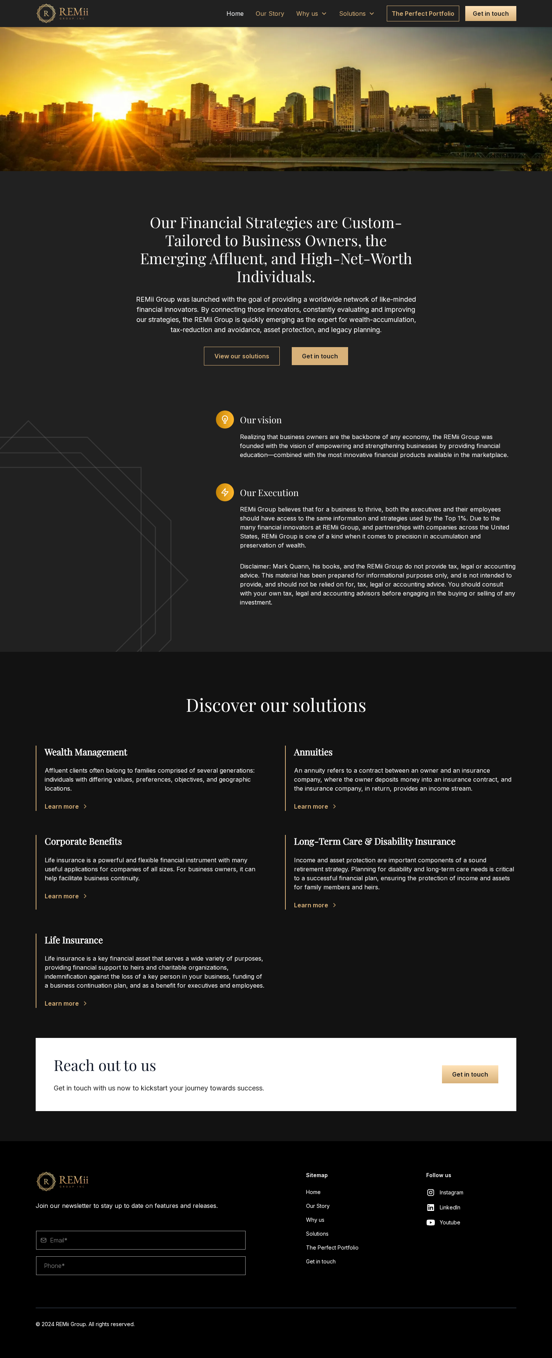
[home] (71, 13)
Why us (307, 13)
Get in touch (491, 13)
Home (235, 13)
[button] (311, 13)
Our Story (270, 13)
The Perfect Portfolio (423, 13)
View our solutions (241, 356)
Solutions (352, 13)
